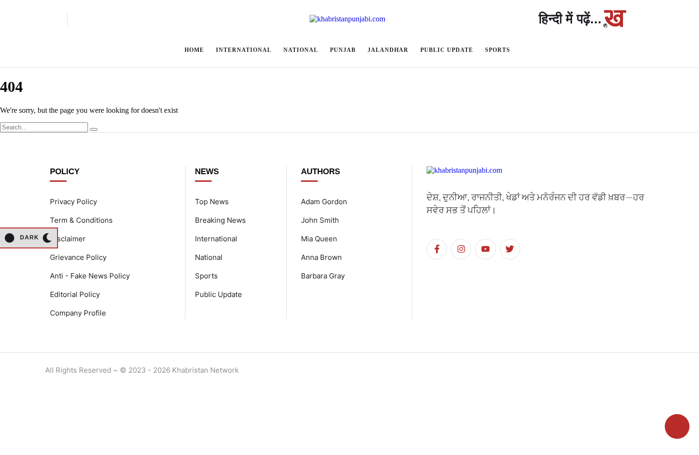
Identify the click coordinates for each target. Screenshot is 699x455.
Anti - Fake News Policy (90, 275)
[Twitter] (510, 249)
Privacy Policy (73, 201)
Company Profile (78, 312)
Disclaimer (68, 238)
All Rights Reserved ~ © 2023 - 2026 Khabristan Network (142, 370)
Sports (206, 275)
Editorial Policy (75, 294)
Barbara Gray (323, 275)
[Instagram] (461, 249)
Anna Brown (321, 257)
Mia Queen (319, 238)
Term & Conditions (81, 220)
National (209, 257)
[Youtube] (485, 249)
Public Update (218, 294)
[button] (50, 19)
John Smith (320, 220)
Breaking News (220, 220)
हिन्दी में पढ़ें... (570, 18)
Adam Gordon (324, 201)
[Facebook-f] (437, 249)
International (216, 238)
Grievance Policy (78, 257)
